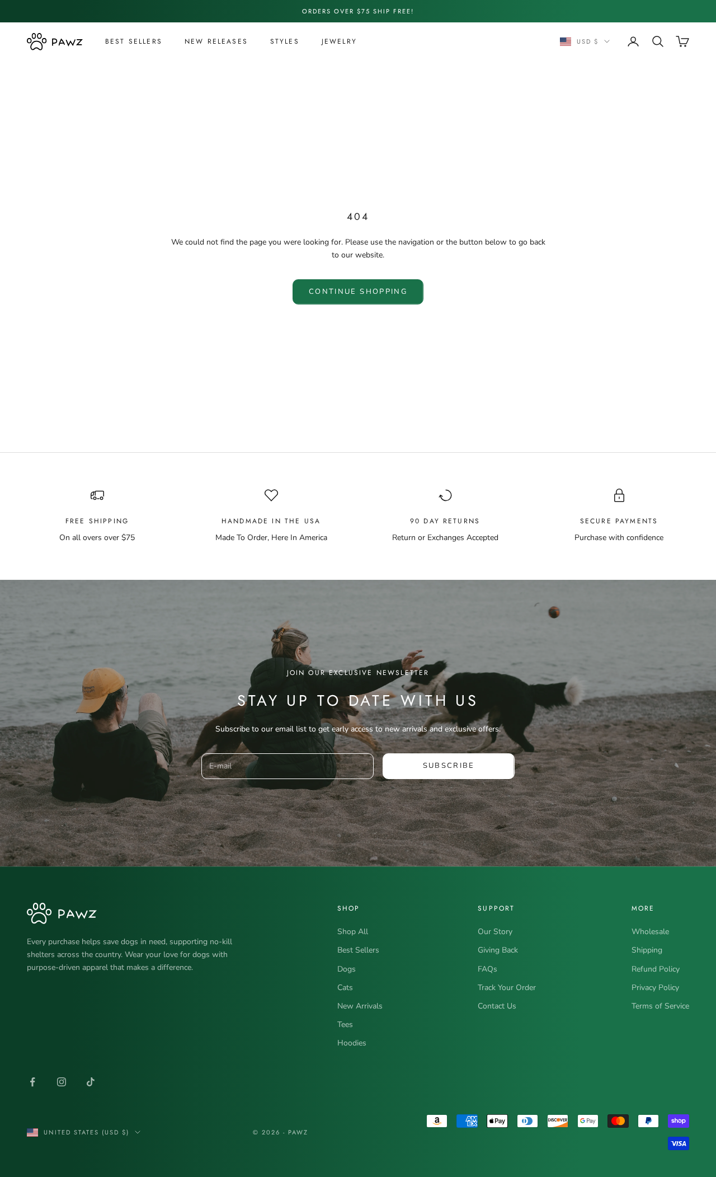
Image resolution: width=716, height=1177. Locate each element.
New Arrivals (360, 1006)
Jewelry (339, 41)
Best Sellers (133, 41)
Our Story (495, 931)
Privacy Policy (655, 987)
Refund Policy (656, 969)
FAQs (487, 969)
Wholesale (650, 931)
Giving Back (498, 950)
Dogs (346, 969)
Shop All (352, 931)
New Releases (216, 41)
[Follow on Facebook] (32, 1081)
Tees (345, 1024)
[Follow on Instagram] (61, 1081)
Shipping (647, 950)
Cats (345, 987)
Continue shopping (358, 292)
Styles (284, 41)
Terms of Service (660, 1006)
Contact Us (497, 1006)
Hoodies (351, 1043)
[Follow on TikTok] (90, 1081)
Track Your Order (507, 987)
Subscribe (449, 766)
